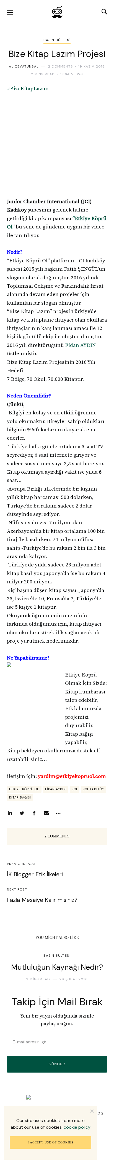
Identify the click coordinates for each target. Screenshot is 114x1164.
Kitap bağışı (20, 797)
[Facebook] (34, 813)
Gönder (57, 1064)
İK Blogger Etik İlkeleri (35, 874)
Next (98, 964)
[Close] (92, 1111)
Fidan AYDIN (80, 345)
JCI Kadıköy (93, 789)
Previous (16, 964)
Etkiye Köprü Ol (24, 789)
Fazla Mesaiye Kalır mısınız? (42, 900)
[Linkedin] (9, 813)
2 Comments (60, 66)
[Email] (46, 813)
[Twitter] (21, 813)
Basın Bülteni (57, 40)
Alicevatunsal (23, 66)
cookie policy (77, 1127)
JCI (74, 789)
